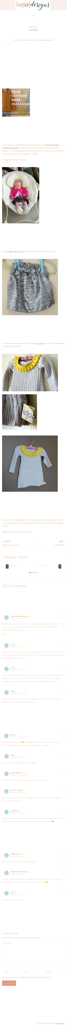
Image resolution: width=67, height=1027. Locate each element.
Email (27, 972)
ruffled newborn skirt (15, 252)
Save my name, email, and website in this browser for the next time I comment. (27, 977)
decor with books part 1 (10, 543)
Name (5, 972)
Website (49, 972)
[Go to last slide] (7, 566)
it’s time (41, 566)
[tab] (31, 572)
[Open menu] (33, 15)
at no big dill (39, 343)
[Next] (59, 566)
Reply (62, 617)
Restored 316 (60, 1023)
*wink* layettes (60, 543)
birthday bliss (12, 566)
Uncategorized (33, 30)
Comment (7, 943)
